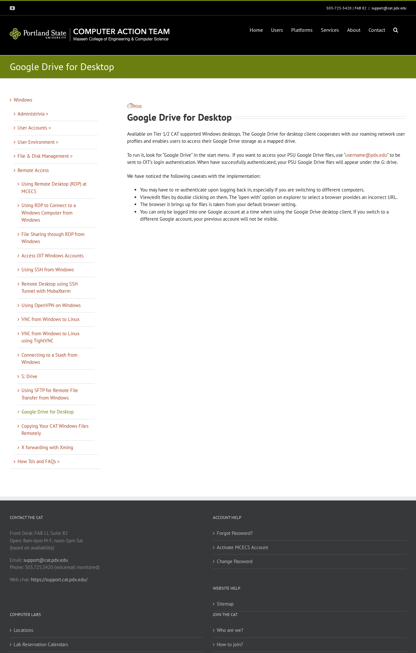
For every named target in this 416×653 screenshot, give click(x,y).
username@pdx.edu (366, 155)
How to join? (230, 644)
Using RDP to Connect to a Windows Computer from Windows (48, 212)
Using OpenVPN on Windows (51, 305)
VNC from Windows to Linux (50, 319)
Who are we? (230, 630)
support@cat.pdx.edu (388, 8)
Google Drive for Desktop (47, 412)
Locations (23, 630)
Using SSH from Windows (47, 269)
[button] (395, 29)
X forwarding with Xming (47, 447)
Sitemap (225, 604)
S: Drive (29, 376)
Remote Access (33, 170)
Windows (23, 100)
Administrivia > (33, 114)
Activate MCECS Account (242, 547)
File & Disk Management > (45, 156)
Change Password (235, 561)
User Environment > (38, 142)
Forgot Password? (235, 533)
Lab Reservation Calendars (41, 644)
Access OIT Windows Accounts (52, 256)
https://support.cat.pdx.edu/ (59, 579)
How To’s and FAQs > (39, 461)
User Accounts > (34, 128)
